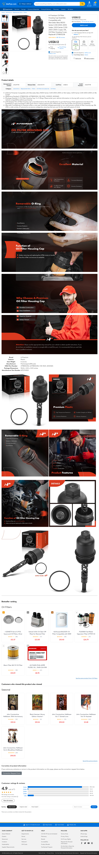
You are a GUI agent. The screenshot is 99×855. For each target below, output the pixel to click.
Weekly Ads (72, 825)
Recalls (43, 839)
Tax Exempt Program (46, 847)
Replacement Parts (18, 12)
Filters (25, 12)
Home (3, 12)
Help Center (48, 825)
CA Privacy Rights (66, 839)
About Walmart (6, 834)
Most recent (12, 807)
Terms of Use (64, 834)
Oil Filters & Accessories (43, 88)
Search (94, 807)
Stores (23, 836)
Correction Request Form (11, 773)
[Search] (82, 4)
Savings (23, 9)
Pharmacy (56, 9)
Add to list (78, 58)
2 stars (25, 793)
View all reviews (8, 800)
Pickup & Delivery (46, 9)
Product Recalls (45, 844)
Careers (63, 9)
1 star (25, 795)
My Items (70, 9)
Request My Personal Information (66, 842)
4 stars (25, 789)
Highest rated (23, 807)
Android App (84, 836)
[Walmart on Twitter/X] (85, 843)
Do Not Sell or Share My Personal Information (67, 847)
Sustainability (5, 844)
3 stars (25, 791)
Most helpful (35, 807)
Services (17, 9)
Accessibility (44, 842)
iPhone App (84, 834)
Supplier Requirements (8, 847)
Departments (8, 9)
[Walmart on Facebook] (82, 843)
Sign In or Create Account (33, 825)
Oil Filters (53, 88)
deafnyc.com (52, 53)
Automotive (9, 12)
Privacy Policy (65, 836)
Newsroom (5, 839)
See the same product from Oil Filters (86, 678)
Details (86, 55)
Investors (4, 842)
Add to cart (84, 25)
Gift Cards (24, 844)
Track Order (60, 825)
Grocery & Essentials (33, 9)
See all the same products (90, 761)
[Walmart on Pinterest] (92, 843)
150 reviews (62, 37)
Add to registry (90, 58)
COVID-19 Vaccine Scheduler (49, 834)
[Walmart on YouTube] (88, 843)
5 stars (25, 787)
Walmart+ (24, 842)
